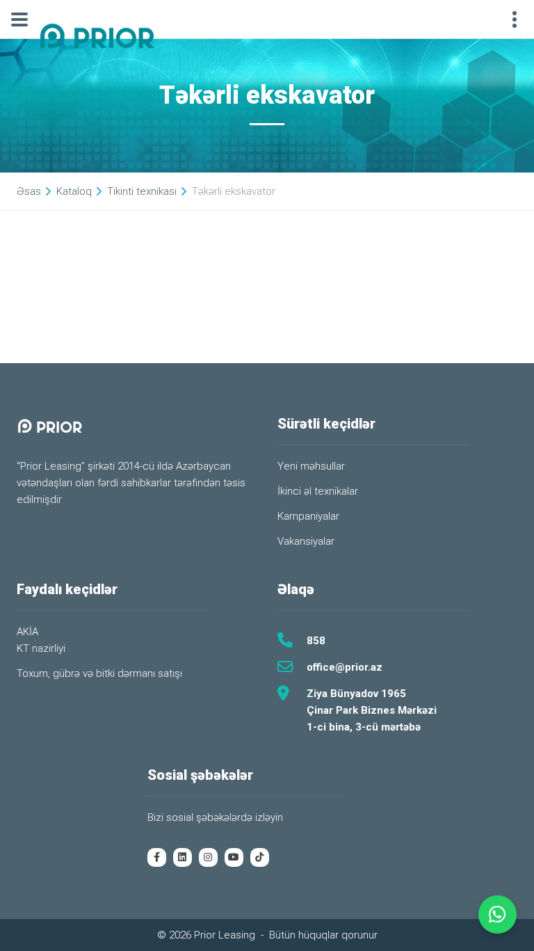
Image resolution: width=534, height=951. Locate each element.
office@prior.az (344, 667)
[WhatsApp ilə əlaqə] (497, 914)
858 (316, 640)
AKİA (27, 631)
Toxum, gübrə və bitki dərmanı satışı (99, 673)
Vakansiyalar (305, 541)
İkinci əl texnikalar (317, 491)
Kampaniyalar (308, 516)
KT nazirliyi (41, 648)
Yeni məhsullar (311, 466)
